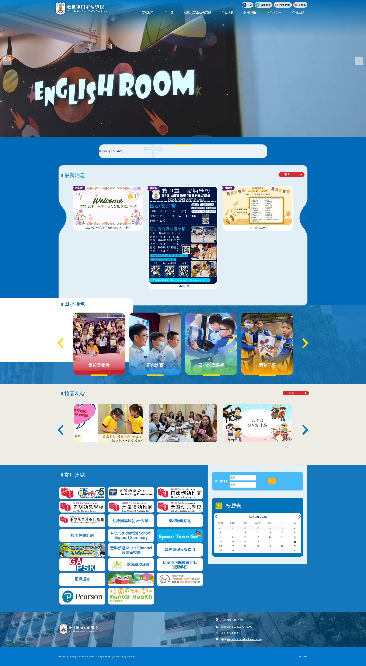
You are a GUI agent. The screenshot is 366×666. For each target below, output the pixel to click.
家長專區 (250, 12)
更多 (287, 174)
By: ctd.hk (303, 656)
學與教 (169, 12)
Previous (62, 217)
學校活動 (298, 12)
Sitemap (62, 656)
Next (304, 217)
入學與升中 (274, 12)
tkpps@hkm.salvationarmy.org (244, 639)
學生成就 (228, 12)
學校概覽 (148, 12)
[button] (359, 61)
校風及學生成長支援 (197, 12)
